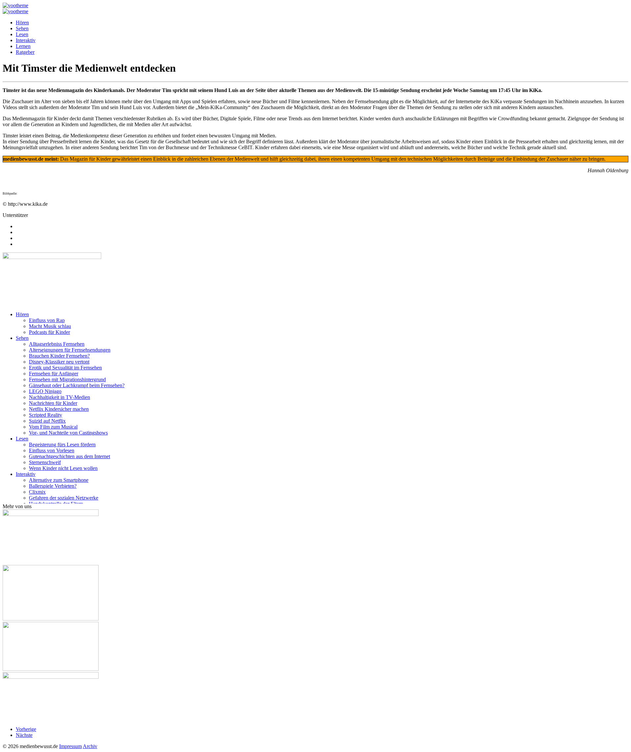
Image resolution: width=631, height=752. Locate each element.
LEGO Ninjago (45, 391)
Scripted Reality (45, 415)
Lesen (22, 34)
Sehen (22, 28)
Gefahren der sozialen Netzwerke (63, 498)
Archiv (90, 746)
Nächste (24, 735)
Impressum (70, 746)
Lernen (23, 46)
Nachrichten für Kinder (53, 403)
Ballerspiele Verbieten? (53, 486)
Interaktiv (25, 40)
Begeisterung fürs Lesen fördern (62, 444)
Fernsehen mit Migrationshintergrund (67, 379)
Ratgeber (25, 52)
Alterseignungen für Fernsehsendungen (69, 350)
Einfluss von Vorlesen (51, 450)
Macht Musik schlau (50, 326)
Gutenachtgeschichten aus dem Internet (69, 456)
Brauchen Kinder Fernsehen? (59, 356)
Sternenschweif (45, 462)
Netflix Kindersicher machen (59, 409)
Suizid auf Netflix (47, 421)
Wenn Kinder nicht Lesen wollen (63, 468)
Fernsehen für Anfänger (53, 373)
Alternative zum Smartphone (58, 480)
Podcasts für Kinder (49, 332)
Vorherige (26, 729)
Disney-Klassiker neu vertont (59, 361)
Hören (22, 22)
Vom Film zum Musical (53, 427)
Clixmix (37, 492)
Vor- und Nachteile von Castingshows (68, 432)
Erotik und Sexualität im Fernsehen (65, 367)
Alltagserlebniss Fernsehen (56, 344)
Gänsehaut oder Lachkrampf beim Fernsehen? (77, 385)
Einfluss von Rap (47, 320)
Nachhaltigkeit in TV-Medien (59, 397)
